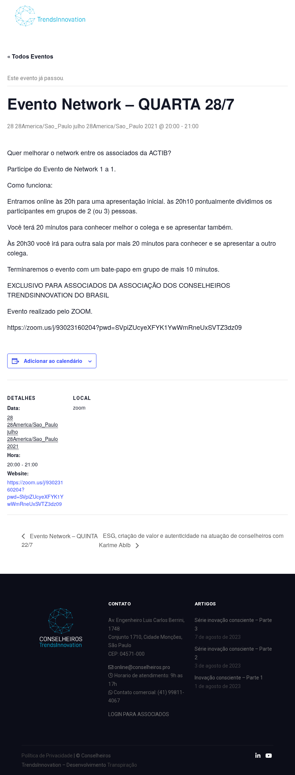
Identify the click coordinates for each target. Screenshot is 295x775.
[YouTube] (276, 16)
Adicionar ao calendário (53, 360)
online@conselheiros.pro (141, 667)
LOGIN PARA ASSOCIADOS (138, 714)
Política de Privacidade (47, 755)
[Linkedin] (265, 16)
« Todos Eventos (30, 56)
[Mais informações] (229, 16)
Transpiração (122, 765)
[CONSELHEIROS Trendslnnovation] (50, 16)
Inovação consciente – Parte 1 (229, 678)
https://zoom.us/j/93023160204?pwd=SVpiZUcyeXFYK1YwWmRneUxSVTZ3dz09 (35, 493)
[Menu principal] (242, 16)
